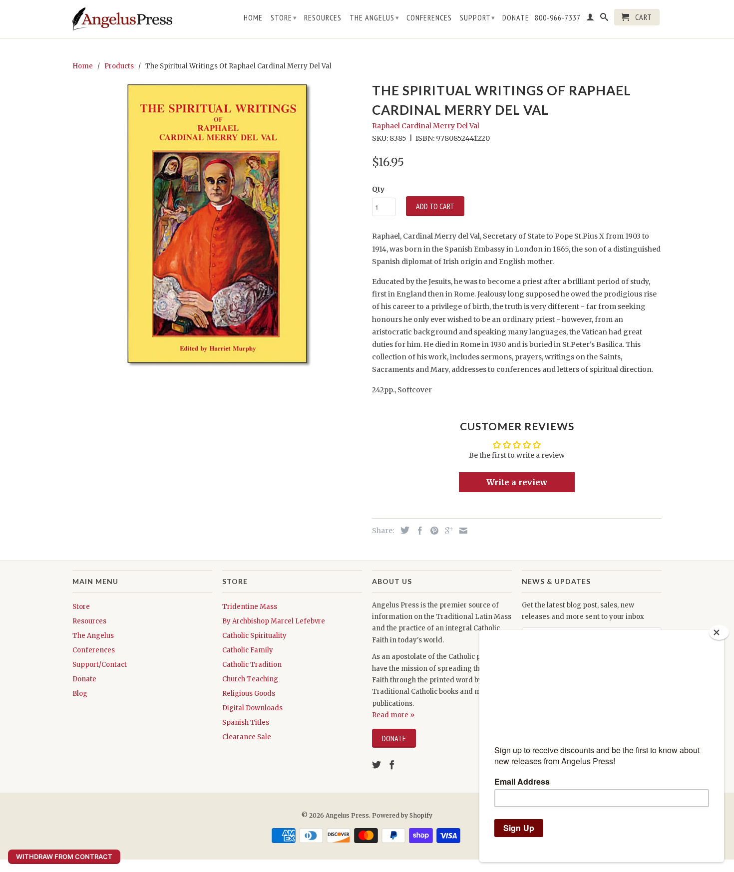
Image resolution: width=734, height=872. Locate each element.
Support (477, 17)
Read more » (393, 715)
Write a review (516, 482)
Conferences (429, 17)
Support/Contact (99, 664)
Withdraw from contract (64, 857)
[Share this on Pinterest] (431, 531)
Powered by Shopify (402, 815)
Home (253, 17)
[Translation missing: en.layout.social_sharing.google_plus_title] (446, 531)
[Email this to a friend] (460, 531)
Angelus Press (347, 815)
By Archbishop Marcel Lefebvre (273, 621)
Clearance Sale (246, 737)
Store (284, 17)
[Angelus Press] (122, 18)
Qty (378, 189)
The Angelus (374, 17)
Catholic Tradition (252, 664)
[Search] (604, 19)
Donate (515, 17)
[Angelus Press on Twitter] (376, 764)
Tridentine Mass (249, 606)
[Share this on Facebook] (417, 531)
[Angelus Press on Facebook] (391, 764)
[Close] (719, 632)
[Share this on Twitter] (402, 530)
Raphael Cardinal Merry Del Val (425, 125)
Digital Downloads (252, 708)
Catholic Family (247, 650)
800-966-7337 (558, 17)
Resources (323, 17)
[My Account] (590, 19)
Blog (79, 693)
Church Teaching (250, 679)
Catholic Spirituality (254, 635)
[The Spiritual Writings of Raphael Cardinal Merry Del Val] (217, 223)
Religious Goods (248, 693)
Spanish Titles (245, 722)
